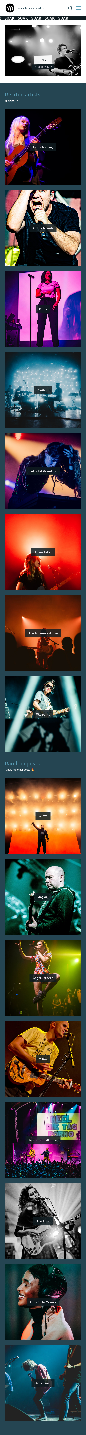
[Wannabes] (10, 8)
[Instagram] (69, 8)
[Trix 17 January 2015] (43, 28)
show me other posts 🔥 (20, 769)
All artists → (11, 100)
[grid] (43, 52)
